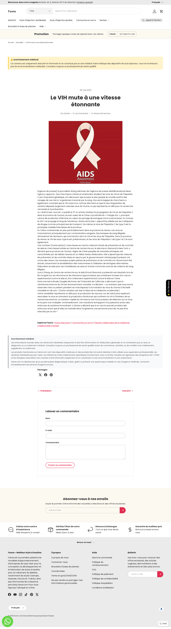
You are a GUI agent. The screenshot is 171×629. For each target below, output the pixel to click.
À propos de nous (59, 557)
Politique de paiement (102, 574)
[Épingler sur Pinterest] (51, 375)
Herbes (103, 20)
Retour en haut (84, 542)
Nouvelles (19, 42)
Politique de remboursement (100, 564)
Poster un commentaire (60, 465)
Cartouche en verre (86, 20)
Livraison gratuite (85, 2)
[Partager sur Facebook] (45, 375)
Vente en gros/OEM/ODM (64, 575)
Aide (41, 26)
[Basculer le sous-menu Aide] (45, 26)
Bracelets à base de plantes (22, 26)
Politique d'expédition (102, 583)
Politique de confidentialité (105, 578)
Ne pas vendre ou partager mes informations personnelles (67, 582)
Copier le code (128, 34)
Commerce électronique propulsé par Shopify (36, 616)
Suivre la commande (102, 557)
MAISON (12, 20)
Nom (48, 418)
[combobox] (83, 11)
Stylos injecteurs (62, 322)
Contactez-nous (59, 562)
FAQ (94, 569)
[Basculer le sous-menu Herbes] (108, 20)
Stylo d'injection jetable (61, 20)
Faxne (16, 616)
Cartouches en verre (82, 322)
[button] (161, 11)
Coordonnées (58, 571)
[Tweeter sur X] (40, 375)
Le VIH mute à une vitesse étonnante (39, 42)
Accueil (11, 42)
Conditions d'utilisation (103, 587)
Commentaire (52, 442)
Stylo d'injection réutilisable (33, 20)
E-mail (49, 430)
